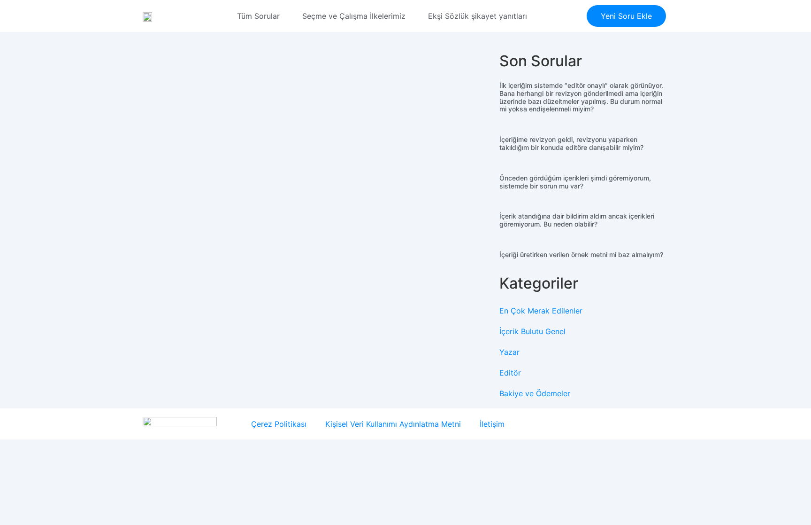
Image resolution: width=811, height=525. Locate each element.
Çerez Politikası (278, 424)
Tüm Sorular (258, 16)
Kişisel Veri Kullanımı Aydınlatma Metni (393, 424)
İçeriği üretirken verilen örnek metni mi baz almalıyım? (581, 255)
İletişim (492, 424)
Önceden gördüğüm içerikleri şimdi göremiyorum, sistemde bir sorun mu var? (575, 182)
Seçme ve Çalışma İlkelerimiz (354, 16)
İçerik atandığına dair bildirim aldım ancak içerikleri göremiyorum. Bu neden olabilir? (576, 220)
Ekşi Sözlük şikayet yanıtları (477, 16)
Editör (510, 372)
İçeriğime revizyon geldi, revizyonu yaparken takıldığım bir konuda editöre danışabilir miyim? (571, 143)
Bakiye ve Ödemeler (534, 393)
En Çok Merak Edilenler (540, 310)
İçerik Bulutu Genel (532, 331)
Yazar (509, 352)
